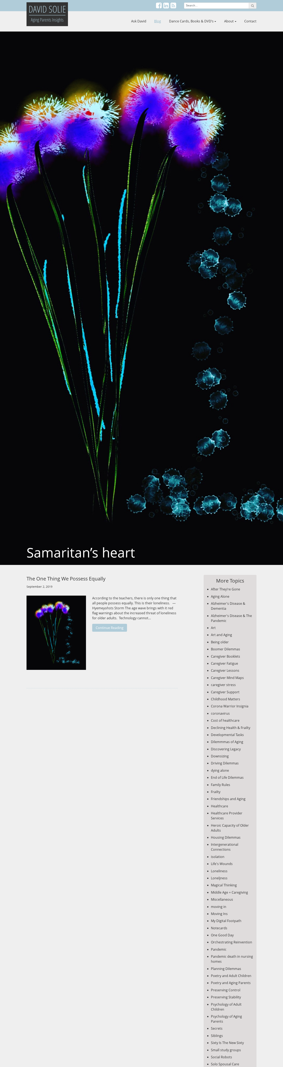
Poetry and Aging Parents (231, 983)
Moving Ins (219, 913)
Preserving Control (225, 990)
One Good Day (222, 935)
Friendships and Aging (228, 799)
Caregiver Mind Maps (227, 677)
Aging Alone (220, 596)
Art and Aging (221, 635)
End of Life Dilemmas (227, 777)
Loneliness (219, 871)
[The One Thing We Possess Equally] (56, 635)
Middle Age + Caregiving (229, 892)
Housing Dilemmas (226, 837)
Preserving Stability (226, 997)
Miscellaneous (222, 899)
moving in (218, 906)
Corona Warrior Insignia (229, 706)
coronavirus (220, 713)
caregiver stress (223, 685)
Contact (250, 21)
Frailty (215, 792)
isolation (217, 856)
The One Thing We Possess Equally (66, 578)
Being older (220, 642)
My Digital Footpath (226, 921)
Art (213, 627)
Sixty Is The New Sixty (227, 1042)
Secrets (217, 1028)
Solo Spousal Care (225, 1064)
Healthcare (219, 806)
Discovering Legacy (226, 749)
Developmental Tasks (227, 734)
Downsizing (220, 756)
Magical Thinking (224, 885)
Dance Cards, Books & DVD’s (191, 21)
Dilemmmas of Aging (227, 742)
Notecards (219, 928)
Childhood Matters (225, 699)
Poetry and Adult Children (231, 975)
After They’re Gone (225, 589)
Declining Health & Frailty (230, 727)
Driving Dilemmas (225, 763)
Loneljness (219, 878)
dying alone (220, 770)
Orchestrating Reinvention (231, 942)
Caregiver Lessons (225, 670)
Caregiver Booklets (225, 656)
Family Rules (220, 784)
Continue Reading (109, 627)
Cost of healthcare (225, 720)
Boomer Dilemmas (225, 649)
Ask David (138, 21)
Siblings (217, 1035)
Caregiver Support (225, 692)
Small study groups (226, 1050)
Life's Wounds (222, 863)
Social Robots (221, 1057)
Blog (157, 21)
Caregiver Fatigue (224, 663)
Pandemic (218, 949)
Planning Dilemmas (226, 968)
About (229, 21)
